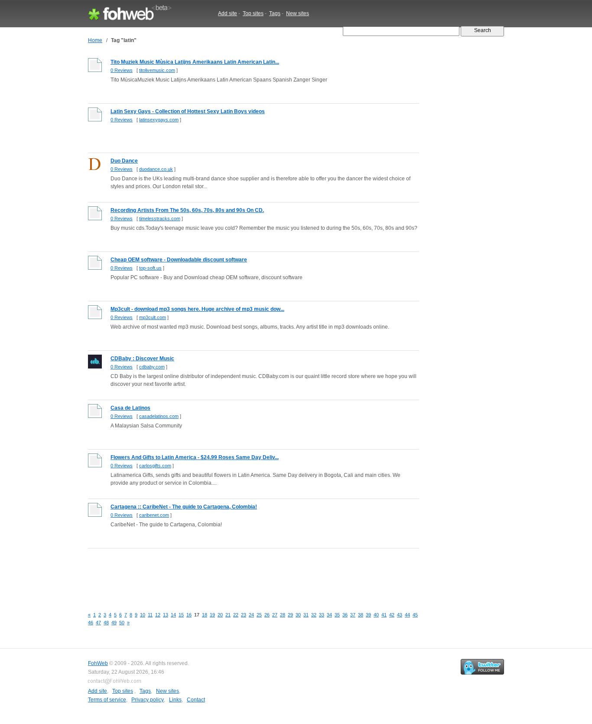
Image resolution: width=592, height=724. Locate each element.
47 (98, 622)
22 (235, 614)
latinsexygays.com (159, 119)
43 (399, 614)
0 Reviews (122, 70)
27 (274, 614)
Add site (227, 13)
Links (175, 700)
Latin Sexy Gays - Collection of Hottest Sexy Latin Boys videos (188, 111)
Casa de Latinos (130, 408)
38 (360, 614)
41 (384, 614)
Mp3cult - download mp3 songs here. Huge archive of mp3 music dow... (197, 309)
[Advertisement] (245, 573)
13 (165, 614)
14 (173, 614)
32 (313, 614)
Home (95, 40)
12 (157, 614)
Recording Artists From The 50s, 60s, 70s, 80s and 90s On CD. (187, 210)
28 (282, 614)
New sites (297, 13)
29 (290, 614)
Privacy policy (147, 700)
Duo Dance (124, 161)
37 (352, 614)
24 (251, 614)
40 (376, 614)
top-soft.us (150, 268)
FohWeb (98, 663)
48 (106, 622)
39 (368, 614)
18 (204, 614)
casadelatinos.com (159, 416)
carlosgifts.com (155, 465)
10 (142, 614)
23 (243, 614)
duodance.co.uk (156, 169)
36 (345, 614)
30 (298, 614)
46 (90, 622)
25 (259, 614)
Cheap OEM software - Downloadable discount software (179, 260)
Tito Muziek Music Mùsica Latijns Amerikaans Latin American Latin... (195, 62)
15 (181, 614)
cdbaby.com (152, 366)
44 (407, 614)
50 (121, 622)
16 (189, 614)
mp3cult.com (152, 317)
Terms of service (107, 700)
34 (329, 614)
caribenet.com (154, 515)
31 (306, 614)
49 (114, 622)
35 (337, 614)
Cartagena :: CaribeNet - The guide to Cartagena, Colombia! (184, 507)
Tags (274, 13)
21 (228, 614)
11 (150, 614)
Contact (196, 700)
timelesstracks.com (159, 218)
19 (212, 614)
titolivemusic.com (157, 70)
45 (415, 614)
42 (391, 614)
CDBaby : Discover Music (142, 358)
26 (267, 614)
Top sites (253, 13)
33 (321, 614)
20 (220, 614)
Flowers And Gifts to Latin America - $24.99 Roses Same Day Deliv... (195, 457)
